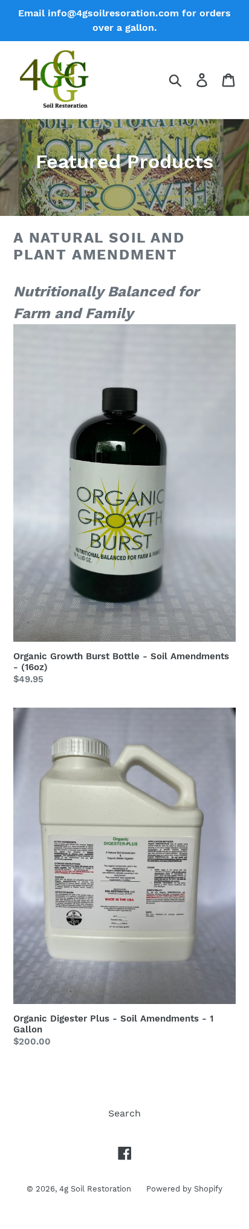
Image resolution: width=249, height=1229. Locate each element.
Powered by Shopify (184, 1188)
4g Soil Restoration (95, 1188)
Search (124, 1113)
